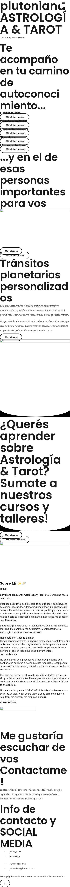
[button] (14, 117)
